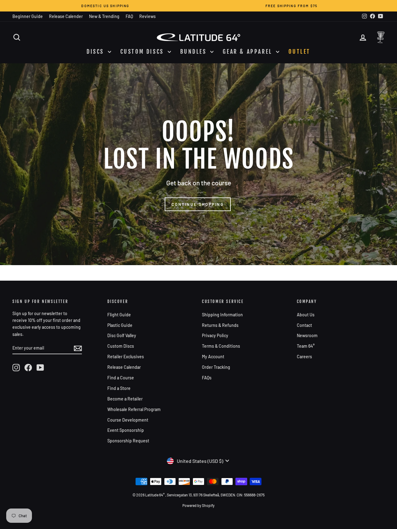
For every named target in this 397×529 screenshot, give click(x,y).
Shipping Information (222, 314)
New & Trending (104, 16)
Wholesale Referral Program (134, 409)
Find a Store (119, 388)
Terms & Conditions (221, 346)
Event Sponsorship (125, 430)
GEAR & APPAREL (248, 51)
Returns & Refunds (220, 325)
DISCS (96, 51)
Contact (304, 325)
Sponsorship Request (128, 440)
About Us (305, 314)
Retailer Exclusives (125, 356)
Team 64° (305, 346)
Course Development (127, 420)
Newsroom (307, 335)
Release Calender (66, 16)
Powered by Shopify (198, 505)
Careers (304, 356)
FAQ (129, 16)
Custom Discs (120, 346)
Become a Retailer (125, 398)
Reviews (147, 16)
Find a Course (120, 377)
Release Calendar (124, 367)
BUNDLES (194, 51)
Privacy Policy (215, 335)
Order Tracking (216, 367)
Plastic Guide (119, 325)
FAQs (207, 377)
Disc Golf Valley (121, 335)
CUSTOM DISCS (143, 51)
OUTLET (299, 51)
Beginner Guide (27, 16)
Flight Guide (119, 314)
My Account (213, 356)
